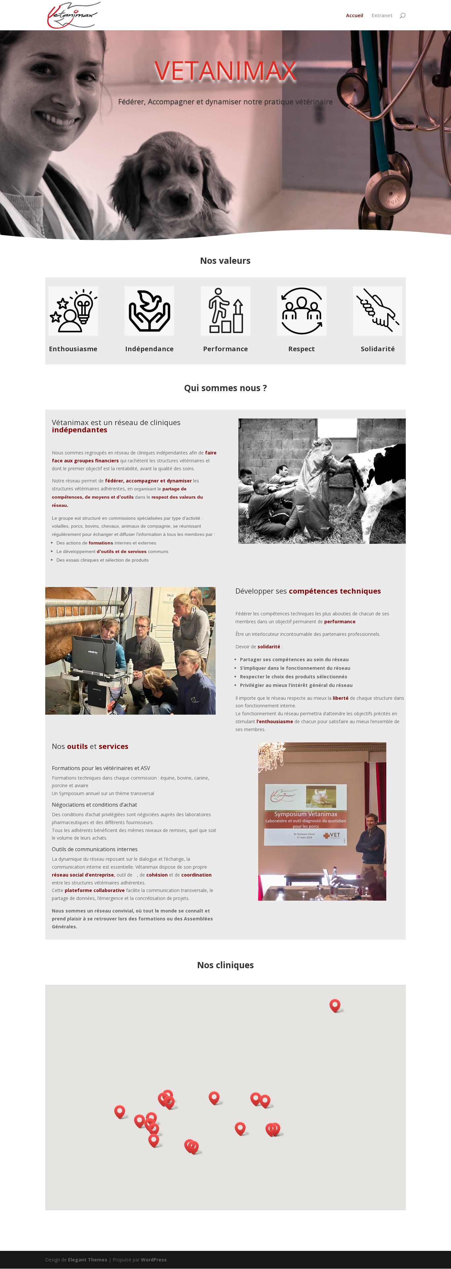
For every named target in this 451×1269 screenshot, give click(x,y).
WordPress (154, 1259)
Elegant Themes (87, 1259)
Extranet (382, 15)
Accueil (354, 15)
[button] (121, 1112)
